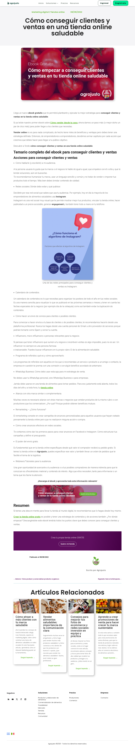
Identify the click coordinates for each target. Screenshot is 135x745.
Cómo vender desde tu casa (64, 122)
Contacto (104, 698)
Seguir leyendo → (28, 657)
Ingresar (104, 3)
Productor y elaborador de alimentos (48, 699)
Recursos (74, 3)
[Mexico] (12, 706)
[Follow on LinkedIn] (8, 699)
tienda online (47, 387)
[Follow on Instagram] (25, 699)
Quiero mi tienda (68, 544)
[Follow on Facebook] (21, 699)
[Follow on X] (17, 699)
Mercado (41, 708)
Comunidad (42, 716)
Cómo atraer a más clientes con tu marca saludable (26, 621)
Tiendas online (57, 12)
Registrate (120, 3)
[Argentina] (8, 706)
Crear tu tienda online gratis (27, 516)
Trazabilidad (42, 705)
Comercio (73, 701)
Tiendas (41, 711)
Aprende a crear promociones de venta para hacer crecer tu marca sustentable (108, 622)
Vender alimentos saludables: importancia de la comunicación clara (53, 623)
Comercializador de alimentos (50, 703)
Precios (64, 3)
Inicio (41, 3)
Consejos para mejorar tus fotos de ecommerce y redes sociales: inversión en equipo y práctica (80, 626)
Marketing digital (40, 12)
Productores (74, 698)
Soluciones (51, 3)
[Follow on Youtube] (12, 699)
